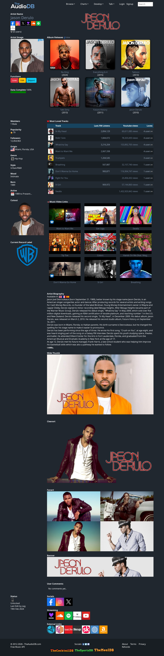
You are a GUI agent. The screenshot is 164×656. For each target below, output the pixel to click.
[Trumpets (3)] (50, 157)
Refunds (126, 646)
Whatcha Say (61, 144)
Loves (149, 125)
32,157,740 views (130, 164)
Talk (111, 4)
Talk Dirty (64, 109)
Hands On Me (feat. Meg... (135, 255)
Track (58, 125)
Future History (100, 109)
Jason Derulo (22, 17)
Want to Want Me (63, 151)
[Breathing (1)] (50, 164)
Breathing (60, 164)
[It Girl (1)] (50, 184)
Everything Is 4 (100, 72)
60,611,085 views (130, 131)
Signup (129, 4)
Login (122, 4)
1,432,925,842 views (128, 191)
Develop (98, 4)
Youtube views (130, 125)
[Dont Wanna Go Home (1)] (50, 171)
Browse (69, 4)
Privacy (142, 644)
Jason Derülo (136, 109)
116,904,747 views (129, 171)
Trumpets (60, 158)
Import (31, 80)
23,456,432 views (130, 178)
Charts (83, 4)
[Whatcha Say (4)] (50, 144)
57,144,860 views (130, 184)
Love (14, 80)
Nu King (65, 72)
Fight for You (61, 178)
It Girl (58, 184)
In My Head (60, 131)
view (68, 37)
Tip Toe (64, 255)
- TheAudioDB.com (32, 644)
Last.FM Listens (102, 125)
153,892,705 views (129, 144)
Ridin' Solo (60, 138)
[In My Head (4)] (50, 131)
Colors (100, 255)
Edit (22, 80)
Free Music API (18, 646)
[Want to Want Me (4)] (50, 151)
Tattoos (135, 72)
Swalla (58, 191)
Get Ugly (100, 228)
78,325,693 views (130, 138)
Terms (133, 644)
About (125, 644)
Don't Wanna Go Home (66, 171)
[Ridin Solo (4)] (50, 137)
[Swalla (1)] (50, 191)
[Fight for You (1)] (50, 177)
